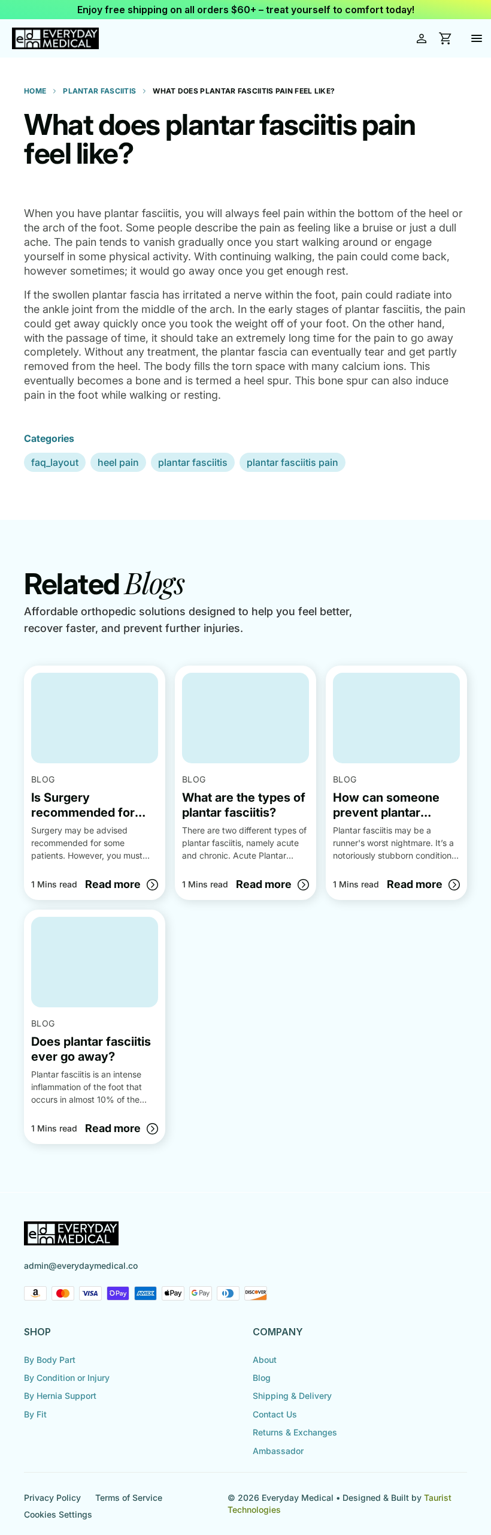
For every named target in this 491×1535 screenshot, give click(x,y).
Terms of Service (128, 1497)
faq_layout (54, 462)
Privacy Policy (52, 1497)
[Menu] (476, 38)
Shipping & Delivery (292, 1395)
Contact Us (275, 1414)
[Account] (421, 38)
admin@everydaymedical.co (81, 1265)
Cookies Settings (58, 1514)
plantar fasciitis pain (292, 462)
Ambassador (278, 1451)
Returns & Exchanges (295, 1432)
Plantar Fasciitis (99, 90)
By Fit (35, 1414)
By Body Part (49, 1360)
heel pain (118, 462)
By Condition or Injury (67, 1378)
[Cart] (445, 38)
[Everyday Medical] (55, 39)
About (265, 1360)
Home (35, 90)
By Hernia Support (60, 1395)
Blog (262, 1378)
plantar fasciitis (193, 462)
